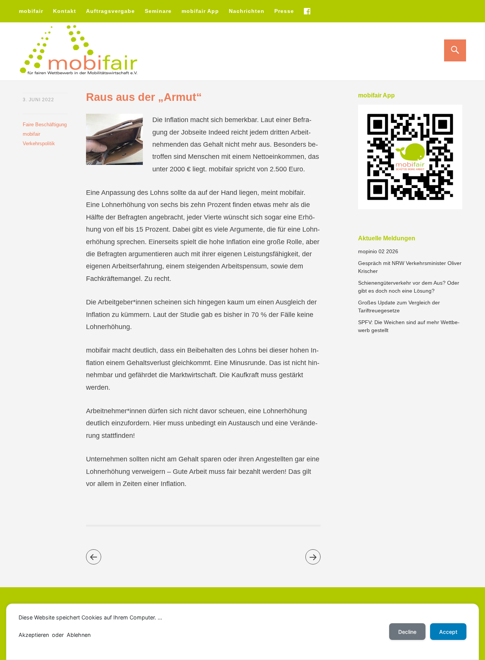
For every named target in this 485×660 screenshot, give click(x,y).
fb (307, 11)
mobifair (31, 11)
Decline (407, 632)
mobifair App (200, 11)
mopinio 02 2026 (378, 251)
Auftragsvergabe (110, 11)
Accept (448, 632)
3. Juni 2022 (38, 99)
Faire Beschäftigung (45, 124)
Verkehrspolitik (39, 143)
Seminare (158, 11)
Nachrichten (246, 11)
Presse (284, 11)
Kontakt (64, 11)
